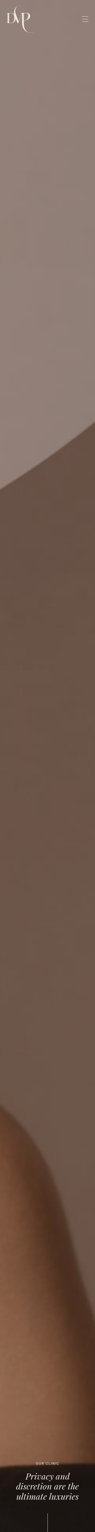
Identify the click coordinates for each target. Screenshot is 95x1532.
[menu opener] (85, 19)
